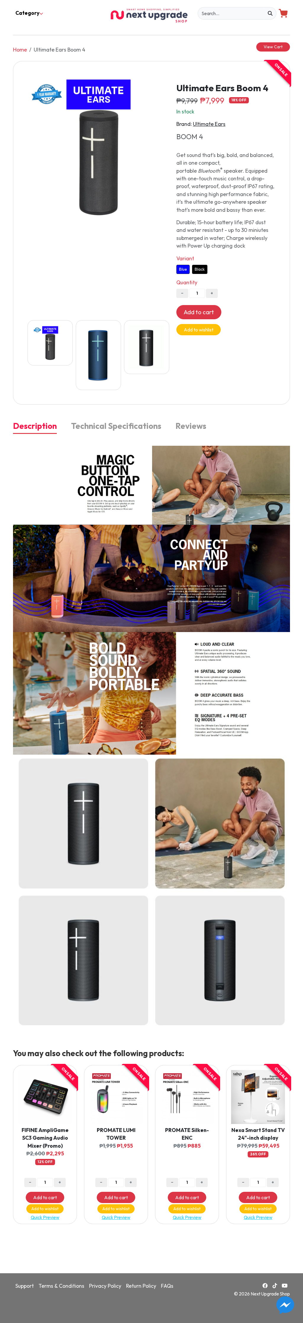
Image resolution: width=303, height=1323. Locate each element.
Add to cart (199, 312)
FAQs (167, 1285)
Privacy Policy (105, 1285)
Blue (183, 269)
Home (20, 49)
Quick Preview (45, 1217)
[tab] (35, 426)
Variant (185, 258)
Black (200, 269)
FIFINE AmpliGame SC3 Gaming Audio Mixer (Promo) (45, 1138)
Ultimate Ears (209, 124)
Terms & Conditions (61, 1285)
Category (27, 12)
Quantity (186, 282)
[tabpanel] (151, 737)
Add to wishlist (198, 330)
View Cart (273, 46)
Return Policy (141, 1285)
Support (24, 1285)
